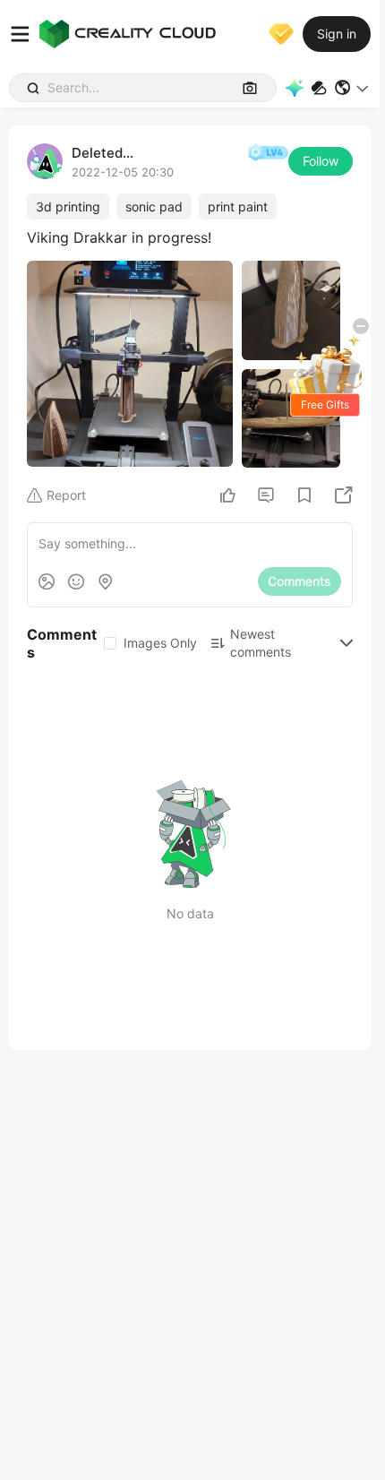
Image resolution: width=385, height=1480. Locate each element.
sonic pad (154, 206)
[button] (352, 88)
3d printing (68, 206)
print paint (238, 206)
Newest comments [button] (260, 642)
